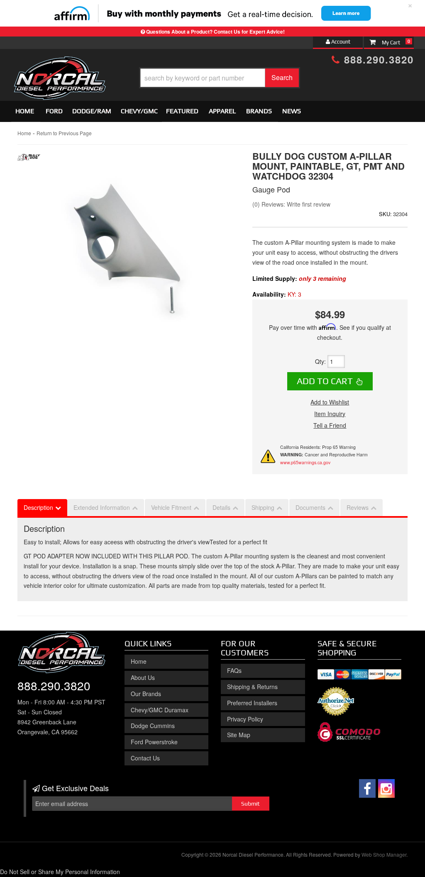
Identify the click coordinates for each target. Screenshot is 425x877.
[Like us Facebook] (367, 788)
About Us (143, 677)
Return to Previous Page (64, 132)
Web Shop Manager (383, 854)
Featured (182, 111)
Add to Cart (325, 380)
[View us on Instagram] (386, 788)
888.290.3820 (377, 59)
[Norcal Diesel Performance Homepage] (59, 63)
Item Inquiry (329, 413)
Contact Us (145, 758)
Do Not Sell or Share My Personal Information (60, 871)
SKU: (385, 214)
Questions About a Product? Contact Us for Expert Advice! (215, 31)
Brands (259, 111)
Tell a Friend (329, 425)
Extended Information (101, 507)
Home (24, 111)
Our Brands (146, 693)
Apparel (222, 111)
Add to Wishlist (329, 402)
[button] (219, 77)
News (291, 111)
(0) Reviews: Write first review (291, 204)
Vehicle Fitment (171, 507)
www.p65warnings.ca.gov (305, 462)
